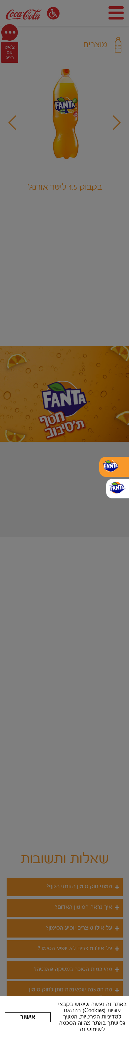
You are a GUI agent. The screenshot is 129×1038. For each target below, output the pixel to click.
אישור (27, 1017)
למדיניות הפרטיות (100, 1017)
